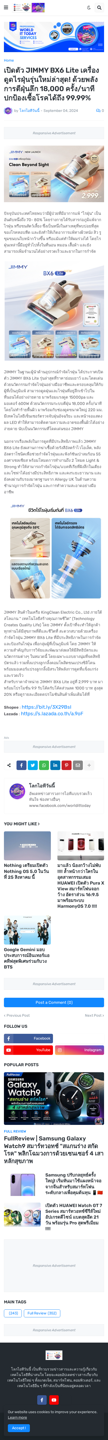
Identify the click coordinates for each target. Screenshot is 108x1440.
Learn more (17, 1417)
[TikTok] (66, 1400)
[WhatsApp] (44, 765)
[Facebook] (21, 765)
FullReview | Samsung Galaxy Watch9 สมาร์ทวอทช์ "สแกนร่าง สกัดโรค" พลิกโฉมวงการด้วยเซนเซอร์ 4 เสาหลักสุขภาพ (54, 1150)
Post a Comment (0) (54, 1002)
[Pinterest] (67, 765)
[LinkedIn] (55, 765)
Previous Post (18, 1015)
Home (9, 60)
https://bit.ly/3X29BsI (46, 707)
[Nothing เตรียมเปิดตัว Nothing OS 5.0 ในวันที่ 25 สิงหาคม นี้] (27, 845)
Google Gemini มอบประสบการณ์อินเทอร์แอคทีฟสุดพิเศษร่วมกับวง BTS (27, 958)
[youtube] (54, 1400)
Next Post (93, 1015)
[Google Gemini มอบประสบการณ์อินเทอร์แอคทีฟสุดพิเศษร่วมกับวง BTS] (27, 930)
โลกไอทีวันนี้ (42, 786)
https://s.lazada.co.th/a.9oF (52, 714)
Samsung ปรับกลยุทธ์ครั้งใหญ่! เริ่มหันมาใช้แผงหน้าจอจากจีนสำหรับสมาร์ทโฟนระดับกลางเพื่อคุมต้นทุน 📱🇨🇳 (74, 1183)
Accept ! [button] (19, 1428)
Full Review (42, 1313)
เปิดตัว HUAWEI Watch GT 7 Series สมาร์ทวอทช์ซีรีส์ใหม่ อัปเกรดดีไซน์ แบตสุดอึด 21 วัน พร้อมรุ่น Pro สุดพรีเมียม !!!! (73, 1217)
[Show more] (89, 765)
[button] (6, 7)
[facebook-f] (42, 1400)
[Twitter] (33, 765)
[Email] (78, 765)
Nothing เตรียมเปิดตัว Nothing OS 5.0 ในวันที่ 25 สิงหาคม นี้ (26, 871)
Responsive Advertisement (54, 133)
